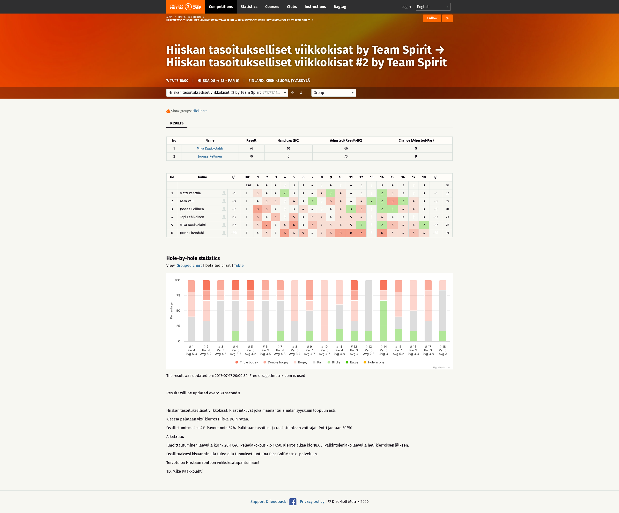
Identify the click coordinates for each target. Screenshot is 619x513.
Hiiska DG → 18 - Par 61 (218, 80)
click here (199, 111)
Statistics (249, 6)
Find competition (189, 17)
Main (169, 17)
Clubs (292, 6)
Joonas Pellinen (210, 156)
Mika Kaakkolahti (210, 148)
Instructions (315, 6)
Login (406, 6)
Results (177, 123)
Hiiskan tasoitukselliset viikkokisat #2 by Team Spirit (306, 62)
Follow (432, 18)
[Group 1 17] (333, 93)
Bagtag (340, 6)
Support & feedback (268, 501)
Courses (272, 6)
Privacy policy (312, 501)
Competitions (221, 6)
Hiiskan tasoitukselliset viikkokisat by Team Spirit (299, 50)
